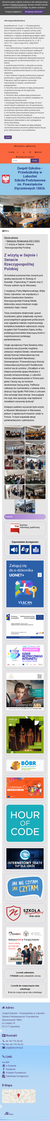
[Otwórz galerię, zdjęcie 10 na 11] (35, 492)
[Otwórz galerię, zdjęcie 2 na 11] (35, 433)
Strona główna (20, 146)
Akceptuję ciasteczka (33, 12)
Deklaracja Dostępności (17, 1076)
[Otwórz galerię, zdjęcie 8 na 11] (35, 477)
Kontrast (39, 152)
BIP (7, 1062)
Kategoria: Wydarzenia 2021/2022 (23, 241)
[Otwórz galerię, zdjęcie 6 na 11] (35, 462)
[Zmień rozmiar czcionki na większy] (24, 152)
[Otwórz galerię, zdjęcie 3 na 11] (15, 448)
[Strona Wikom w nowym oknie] (8, 1113)
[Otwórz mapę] (18, 1096)
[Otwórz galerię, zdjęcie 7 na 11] (15, 477)
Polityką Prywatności (19, 5)
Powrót (8, 516)
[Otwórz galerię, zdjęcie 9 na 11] (15, 492)
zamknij (8, 137)
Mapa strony (32, 146)
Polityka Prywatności (15, 1072)
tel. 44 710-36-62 (14, 1041)
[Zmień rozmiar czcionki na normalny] (18, 152)
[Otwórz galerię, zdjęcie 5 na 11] (15, 462)
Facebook (10, 1069)
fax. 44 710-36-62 (14, 1044)
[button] (3, 211)
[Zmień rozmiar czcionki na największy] (30, 152)
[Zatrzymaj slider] (25, 225)
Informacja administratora (25, 157)
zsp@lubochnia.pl (14, 1047)
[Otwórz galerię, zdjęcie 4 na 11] (35, 448)
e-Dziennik (10, 1065)
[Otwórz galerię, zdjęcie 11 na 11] (25, 507)
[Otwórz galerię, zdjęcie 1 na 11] (15, 433)
